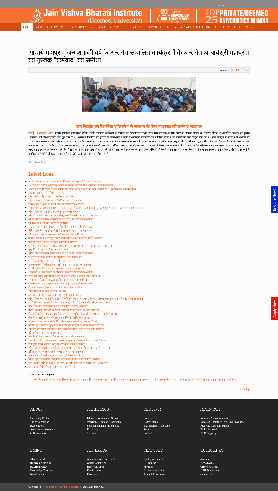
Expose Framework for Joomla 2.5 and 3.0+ (149, 16)
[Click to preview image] (139, 94)
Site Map (205, 459)
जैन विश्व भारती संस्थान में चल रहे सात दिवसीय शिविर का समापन (58, 317)
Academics (55, 27)
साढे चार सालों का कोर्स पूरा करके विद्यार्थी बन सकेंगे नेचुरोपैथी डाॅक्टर (60, 226)
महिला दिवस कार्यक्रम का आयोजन (44, 332)
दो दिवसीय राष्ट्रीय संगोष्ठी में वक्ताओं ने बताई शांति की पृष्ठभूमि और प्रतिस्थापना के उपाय (69, 302)
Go (249, 5)
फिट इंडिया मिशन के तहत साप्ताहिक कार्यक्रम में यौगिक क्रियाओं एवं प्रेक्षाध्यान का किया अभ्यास (72, 313)
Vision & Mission (39, 421)
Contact (148, 433)
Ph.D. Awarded (208, 429)
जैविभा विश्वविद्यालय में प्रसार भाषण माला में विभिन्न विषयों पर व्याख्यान (60, 253)
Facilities (148, 466)
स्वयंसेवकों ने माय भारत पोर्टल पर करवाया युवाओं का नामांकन (56, 336)
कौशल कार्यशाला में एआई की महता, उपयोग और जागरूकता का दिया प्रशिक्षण (63, 310)
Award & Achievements (43, 429)
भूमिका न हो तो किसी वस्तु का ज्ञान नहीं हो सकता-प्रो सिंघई (55, 355)
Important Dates (95, 466)
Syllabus (91, 433)
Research (98, 27)
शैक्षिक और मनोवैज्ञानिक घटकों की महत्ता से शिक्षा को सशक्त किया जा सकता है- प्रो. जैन (69, 348)
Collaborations (38, 433)
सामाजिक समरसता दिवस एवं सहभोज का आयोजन (51, 261)
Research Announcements (214, 418)
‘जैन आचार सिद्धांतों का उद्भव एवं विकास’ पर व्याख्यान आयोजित (57, 279)
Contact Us (206, 474)
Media (171, 27)
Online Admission (96, 463)
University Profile (39, 418)
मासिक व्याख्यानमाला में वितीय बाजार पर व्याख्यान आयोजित (55, 351)
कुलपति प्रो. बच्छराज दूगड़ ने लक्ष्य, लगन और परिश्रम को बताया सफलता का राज (66, 325)
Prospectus (92, 474)
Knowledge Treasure (41, 470)
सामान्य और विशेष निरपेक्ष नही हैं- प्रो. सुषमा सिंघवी (51, 366)
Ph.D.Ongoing (208, 433)
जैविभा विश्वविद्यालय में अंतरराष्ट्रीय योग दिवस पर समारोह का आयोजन (60, 219)
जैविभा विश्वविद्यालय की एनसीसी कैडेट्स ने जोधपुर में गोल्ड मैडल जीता (60, 230)
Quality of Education (155, 459)
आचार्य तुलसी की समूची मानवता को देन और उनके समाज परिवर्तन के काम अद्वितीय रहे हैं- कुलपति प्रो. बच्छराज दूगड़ (82, 189)
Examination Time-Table (157, 425)
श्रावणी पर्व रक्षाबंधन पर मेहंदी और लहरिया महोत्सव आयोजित (56, 204)
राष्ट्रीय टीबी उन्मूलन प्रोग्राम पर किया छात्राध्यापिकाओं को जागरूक (60, 283)
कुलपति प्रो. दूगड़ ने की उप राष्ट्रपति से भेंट (48, 249)
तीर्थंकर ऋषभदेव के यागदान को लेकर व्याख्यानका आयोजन (55, 287)
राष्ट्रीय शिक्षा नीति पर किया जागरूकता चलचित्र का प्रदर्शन (56, 268)
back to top (244, 389)
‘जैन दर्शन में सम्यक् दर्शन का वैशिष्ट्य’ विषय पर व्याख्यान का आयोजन (60, 272)
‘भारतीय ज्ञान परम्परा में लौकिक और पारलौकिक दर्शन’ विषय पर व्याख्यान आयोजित (66, 329)
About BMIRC (38, 459)
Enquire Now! (274, 200)
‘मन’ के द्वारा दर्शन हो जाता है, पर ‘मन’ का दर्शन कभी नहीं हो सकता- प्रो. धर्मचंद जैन (68, 363)
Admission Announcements (101, 459)
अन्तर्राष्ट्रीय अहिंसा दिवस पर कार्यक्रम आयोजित (50, 196)
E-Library (92, 429)
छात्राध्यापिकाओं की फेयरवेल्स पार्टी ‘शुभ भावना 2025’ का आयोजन (59, 264)
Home (27, 27)
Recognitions (37, 425)
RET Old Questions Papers (214, 425)
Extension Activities (154, 470)
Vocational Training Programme (104, 421)
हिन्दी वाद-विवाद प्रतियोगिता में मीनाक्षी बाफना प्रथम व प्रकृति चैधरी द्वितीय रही (64, 276)
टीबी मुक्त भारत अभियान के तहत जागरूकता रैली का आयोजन (56, 344)
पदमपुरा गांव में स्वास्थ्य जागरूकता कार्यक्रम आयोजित (53, 242)
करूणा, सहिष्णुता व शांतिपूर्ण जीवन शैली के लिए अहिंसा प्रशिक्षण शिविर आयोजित (65, 238)
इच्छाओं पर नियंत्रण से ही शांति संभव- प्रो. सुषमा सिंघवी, (54, 295)
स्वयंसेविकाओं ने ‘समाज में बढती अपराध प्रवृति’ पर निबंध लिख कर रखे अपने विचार (67, 340)
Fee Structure (94, 470)
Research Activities (40, 463)
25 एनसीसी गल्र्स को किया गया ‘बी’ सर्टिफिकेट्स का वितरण (55, 234)
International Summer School (103, 418)
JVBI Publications (210, 470)
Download (155, 27)
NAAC (39, 27)
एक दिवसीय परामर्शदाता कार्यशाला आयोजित (48, 223)
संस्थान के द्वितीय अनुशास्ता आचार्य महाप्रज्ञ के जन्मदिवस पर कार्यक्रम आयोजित (65, 215)
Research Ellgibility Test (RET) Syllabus (222, 421)
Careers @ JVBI (209, 466)
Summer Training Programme (103, 425)
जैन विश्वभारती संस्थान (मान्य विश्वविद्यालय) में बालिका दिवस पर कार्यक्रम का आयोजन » (196, 379)
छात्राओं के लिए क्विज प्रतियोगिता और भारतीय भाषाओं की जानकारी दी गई (62, 321)
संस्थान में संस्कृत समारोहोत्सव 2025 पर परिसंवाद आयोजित (55, 200)
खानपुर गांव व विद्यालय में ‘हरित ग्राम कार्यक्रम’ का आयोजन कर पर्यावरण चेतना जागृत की (70, 245)
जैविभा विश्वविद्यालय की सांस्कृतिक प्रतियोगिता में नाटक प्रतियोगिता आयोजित (64, 359)
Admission (118, 27)
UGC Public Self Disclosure (234, 27)
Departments (77, 27)
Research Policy (38, 466)
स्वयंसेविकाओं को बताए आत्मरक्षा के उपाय (47, 291)
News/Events (37, 474)
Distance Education (195, 27)
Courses (148, 418)
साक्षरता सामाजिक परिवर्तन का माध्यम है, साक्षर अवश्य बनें (55, 257)
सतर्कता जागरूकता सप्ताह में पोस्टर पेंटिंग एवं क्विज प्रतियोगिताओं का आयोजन (64, 181)
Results (147, 429)
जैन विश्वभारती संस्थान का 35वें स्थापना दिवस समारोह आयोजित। (58, 306)
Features (137, 27)
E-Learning (150, 463)
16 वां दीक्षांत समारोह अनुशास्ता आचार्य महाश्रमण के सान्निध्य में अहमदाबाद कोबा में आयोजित (71, 185)
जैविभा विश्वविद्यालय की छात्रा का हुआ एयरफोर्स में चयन (54, 211)
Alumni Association (154, 474)
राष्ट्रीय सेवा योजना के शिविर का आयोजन (47, 192)
